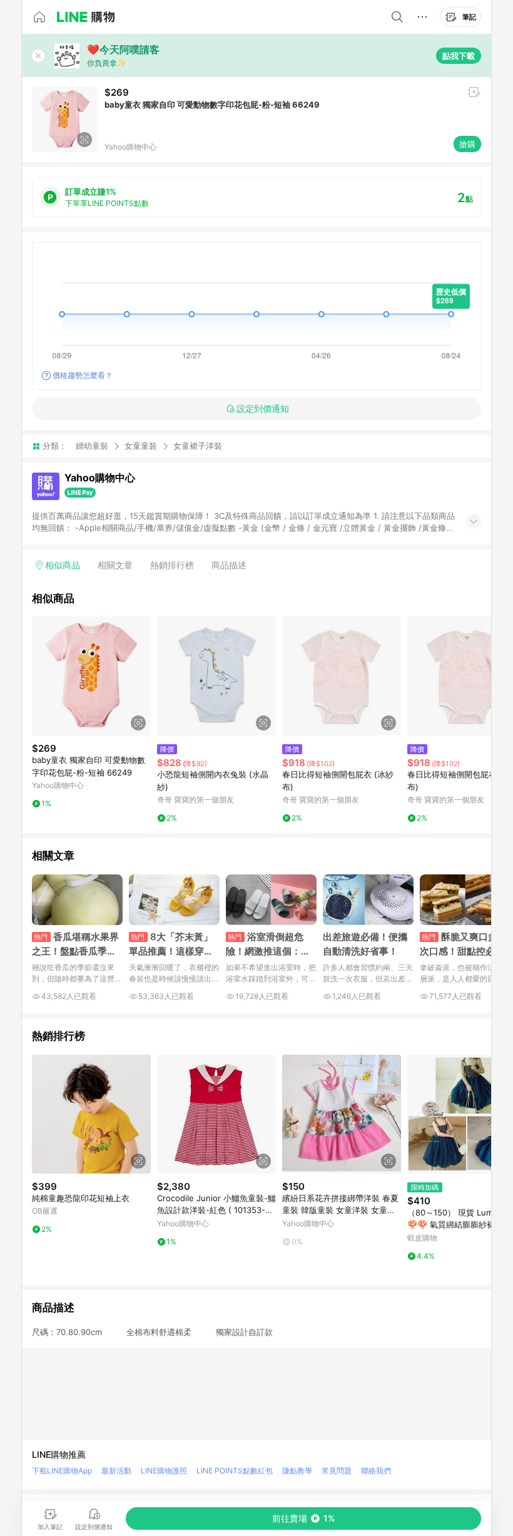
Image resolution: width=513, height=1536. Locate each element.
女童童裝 (140, 446)
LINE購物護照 (164, 1470)
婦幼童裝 (92, 446)
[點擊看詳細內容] (91, 676)
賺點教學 (297, 1470)
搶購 (467, 144)
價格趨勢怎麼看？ (83, 375)
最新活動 (116, 1470)
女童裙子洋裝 (197, 446)
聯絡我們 (376, 1470)
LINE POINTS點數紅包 (234, 1470)
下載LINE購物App (62, 1470)
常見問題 (337, 1470)
